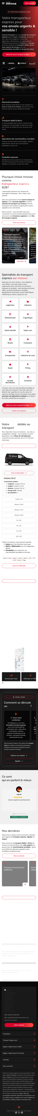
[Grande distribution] (10, 377)
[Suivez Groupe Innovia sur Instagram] (19, 1113)
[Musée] (10, 339)
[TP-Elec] (28, 364)
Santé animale (10, 330)
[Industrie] (28, 302)
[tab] (19, 446)
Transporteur (10, 355)
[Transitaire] (28, 339)
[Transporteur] (10, 352)
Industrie (27, 305)
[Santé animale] (10, 327)
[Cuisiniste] (28, 377)
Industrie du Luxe (28, 355)
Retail (10, 368)
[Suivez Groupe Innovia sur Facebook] (22, 1113)
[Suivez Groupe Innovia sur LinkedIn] (16, 1113)
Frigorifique (27, 318)
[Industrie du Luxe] (28, 352)
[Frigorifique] (28, 314)
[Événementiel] (10, 314)
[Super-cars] (28, 327)
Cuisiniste (28, 381)
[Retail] (10, 364)
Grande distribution (10, 382)
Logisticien (10, 305)
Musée (10, 343)
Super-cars (28, 330)
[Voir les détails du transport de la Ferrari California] (25, 884)
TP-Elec (28, 368)
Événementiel (10, 318)
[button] (3, 3)
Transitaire (28, 343)
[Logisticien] (10, 302)
